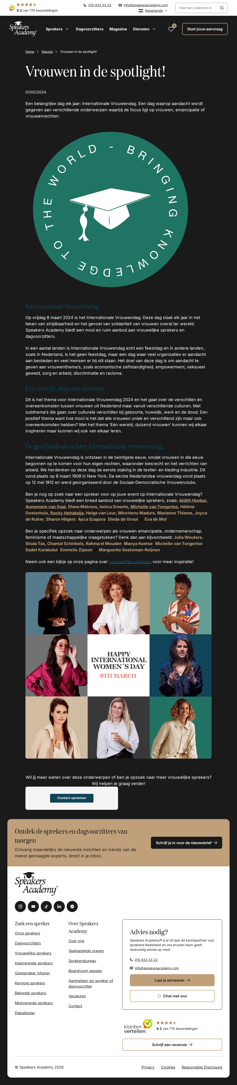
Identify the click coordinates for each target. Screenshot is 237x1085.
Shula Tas (35, 543)
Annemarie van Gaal (45, 506)
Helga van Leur (101, 513)
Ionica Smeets (114, 506)
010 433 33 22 (99, 5)
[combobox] (195, 8)
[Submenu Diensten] (154, 29)
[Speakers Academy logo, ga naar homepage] (23, 28)
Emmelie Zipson (76, 549)
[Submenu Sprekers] (67, 29)
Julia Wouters (188, 537)
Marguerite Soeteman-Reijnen (129, 549)
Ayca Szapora (92, 519)
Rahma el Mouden (104, 543)
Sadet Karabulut (41, 549)
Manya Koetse (138, 543)
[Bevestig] (222, 8)
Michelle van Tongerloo (179, 543)
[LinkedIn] (59, 906)
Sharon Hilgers (61, 519)
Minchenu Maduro (136, 513)
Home (29, 52)
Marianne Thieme (174, 513)
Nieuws (47, 52)
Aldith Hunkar (192, 500)
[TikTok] (46, 906)
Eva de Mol (156, 519)
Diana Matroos (82, 506)
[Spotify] (72, 906)
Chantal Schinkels (65, 543)
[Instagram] (20, 906)
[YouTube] (33, 906)
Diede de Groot (123, 519)
